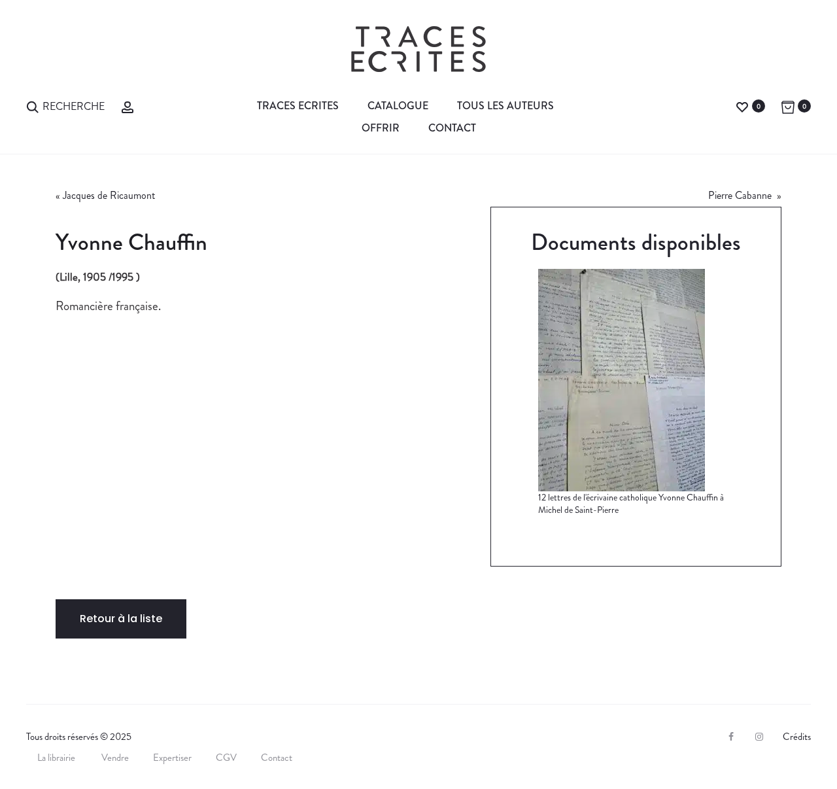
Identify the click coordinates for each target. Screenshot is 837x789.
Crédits (797, 736)
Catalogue (397, 105)
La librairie (57, 757)
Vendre (115, 757)
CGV (226, 757)
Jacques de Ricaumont (109, 195)
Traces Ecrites (298, 105)
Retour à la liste (121, 618)
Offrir (381, 127)
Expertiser (172, 757)
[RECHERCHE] (32, 105)
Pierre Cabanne (741, 195)
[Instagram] (759, 736)
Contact (452, 127)
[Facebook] (731, 736)
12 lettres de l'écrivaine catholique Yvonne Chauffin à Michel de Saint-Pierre (631, 504)
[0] (742, 105)
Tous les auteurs (505, 105)
